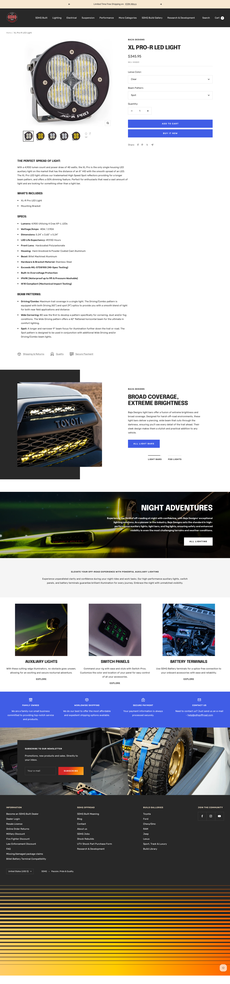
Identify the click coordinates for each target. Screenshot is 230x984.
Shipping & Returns (33, 354)
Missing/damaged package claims (24, 853)
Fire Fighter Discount (18, 838)
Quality (60, 354)
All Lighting (198, 541)
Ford (145, 819)
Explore (41, 679)
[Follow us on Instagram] (211, 816)
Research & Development (181, 17)
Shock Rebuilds (85, 838)
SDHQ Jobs (83, 833)
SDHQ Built (41, 17)
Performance (107, 17)
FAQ (8, 848)
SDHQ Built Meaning (88, 814)
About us (82, 828)
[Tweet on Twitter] (147, 145)
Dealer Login (13, 819)
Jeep (146, 833)
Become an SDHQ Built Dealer (22, 814)
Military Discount (15, 833)
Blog (79, 819)
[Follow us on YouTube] (219, 816)
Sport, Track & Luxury (155, 843)
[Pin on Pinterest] (142, 145)
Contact (81, 823)
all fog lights (143, 443)
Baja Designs (136, 39)
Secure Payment (84, 354)
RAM (145, 828)
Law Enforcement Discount (21, 843)
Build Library (150, 848)
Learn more (127, 4)
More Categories (128, 17)
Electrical (71, 17)
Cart (219, 17)
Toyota (147, 814)
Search (206, 17)
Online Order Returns (17, 828)
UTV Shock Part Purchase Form (94, 843)
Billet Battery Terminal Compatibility (26, 858)
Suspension (88, 17)
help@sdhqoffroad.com (200, 715)
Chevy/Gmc (149, 823)
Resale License (14, 823)
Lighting (56, 17)
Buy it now (170, 133)
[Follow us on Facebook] (202, 816)
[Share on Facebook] (138, 145)
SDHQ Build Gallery (152, 17)
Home (9, 33)
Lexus (146, 838)
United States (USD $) (18, 871)
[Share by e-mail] (152, 145)
